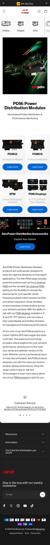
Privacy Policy (35, 533)
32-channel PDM (35, 286)
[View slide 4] (29, 415)
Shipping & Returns (16, 533)
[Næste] (46, 3)
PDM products (21, 377)
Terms (27, 533)
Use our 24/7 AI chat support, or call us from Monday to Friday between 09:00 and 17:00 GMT (25, 408)
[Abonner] (42, 494)
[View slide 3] (26, 415)
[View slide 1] (20, 415)
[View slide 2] (23, 415)
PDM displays (23, 313)
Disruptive (40, 529)
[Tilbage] (4, 3)
